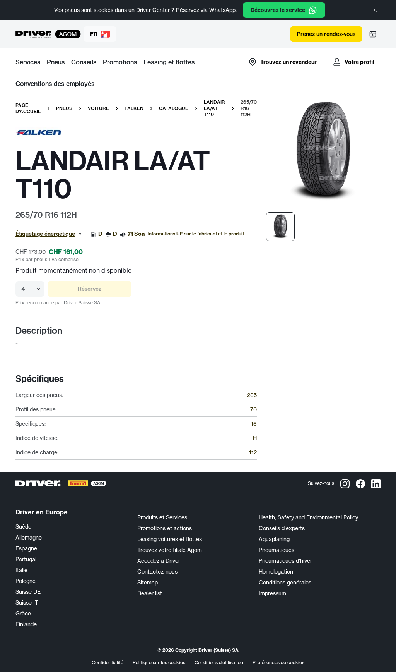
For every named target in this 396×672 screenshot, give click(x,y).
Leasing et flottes (169, 62)
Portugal (25, 559)
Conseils (84, 62)
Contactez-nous (157, 571)
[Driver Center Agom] (33, 34)
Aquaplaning (274, 539)
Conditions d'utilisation (219, 662)
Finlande (26, 624)
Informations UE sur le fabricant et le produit (196, 234)
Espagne (26, 548)
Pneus (56, 62)
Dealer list (149, 593)
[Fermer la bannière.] (375, 10)
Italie (21, 570)
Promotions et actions (164, 528)
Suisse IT (26, 602)
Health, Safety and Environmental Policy (308, 517)
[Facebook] (360, 483)
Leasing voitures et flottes (169, 539)
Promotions (120, 62)
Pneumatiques (276, 550)
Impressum (272, 593)
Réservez (89, 288)
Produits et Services (162, 517)
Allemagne (28, 537)
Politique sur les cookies (159, 662)
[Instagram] (345, 483)
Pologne (25, 580)
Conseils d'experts (282, 528)
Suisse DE (28, 591)
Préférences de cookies (278, 662)
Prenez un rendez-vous (326, 34)
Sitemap (147, 582)
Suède (23, 526)
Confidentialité (107, 662)
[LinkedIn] (376, 483)
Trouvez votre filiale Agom (169, 550)
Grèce (23, 613)
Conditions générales (285, 582)
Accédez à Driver (158, 560)
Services (28, 62)
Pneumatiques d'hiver (285, 560)
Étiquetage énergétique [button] (45, 233)
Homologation (276, 571)
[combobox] (22, 289)
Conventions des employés (55, 84)
